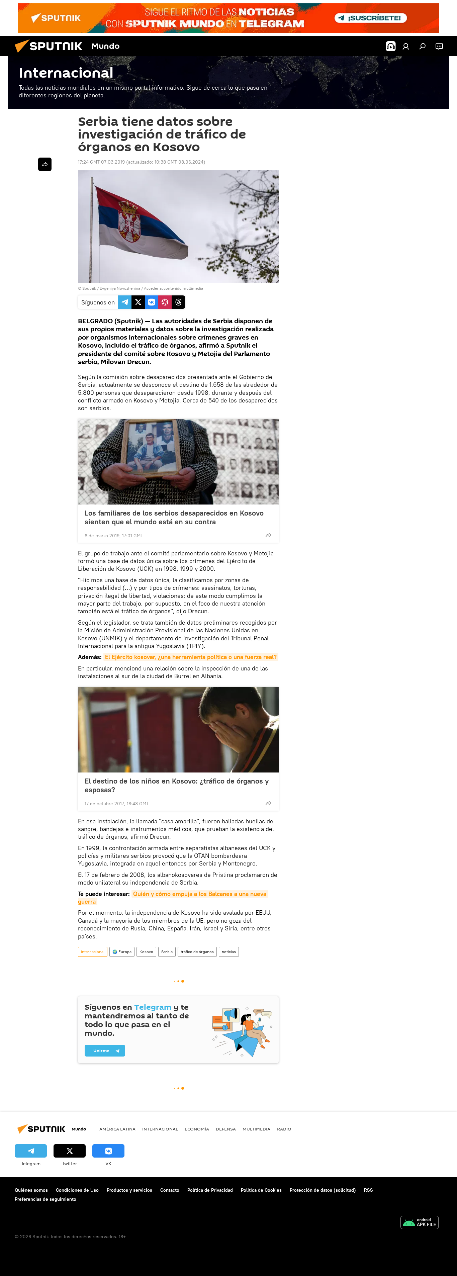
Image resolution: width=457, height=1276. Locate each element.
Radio (284, 1129)
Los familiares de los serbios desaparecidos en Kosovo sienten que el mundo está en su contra (174, 517)
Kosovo (146, 951)
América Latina (117, 1129)
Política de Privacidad (210, 1190)
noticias (229, 951)
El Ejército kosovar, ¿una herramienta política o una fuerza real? (191, 657)
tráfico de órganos (197, 951)
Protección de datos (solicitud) (323, 1190)
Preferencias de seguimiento (45, 1199)
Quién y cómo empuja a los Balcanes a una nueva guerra (173, 897)
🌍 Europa (121, 951)
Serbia (167, 951)
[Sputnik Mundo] (51, 55)
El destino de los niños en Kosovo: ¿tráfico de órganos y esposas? (177, 785)
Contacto (169, 1190)
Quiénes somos (31, 1190)
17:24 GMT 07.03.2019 (101, 162)
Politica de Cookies (261, 1190)
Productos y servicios (129, 1190)
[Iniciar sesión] (406, 46)
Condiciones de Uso (77, 1190)
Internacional (92, 951)
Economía (197, 1129)
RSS (368, 1190)
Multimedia (256, 1129)
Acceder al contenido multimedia (173, 288)
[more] (268, 535)
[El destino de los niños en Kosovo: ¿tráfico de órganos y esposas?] (178, 729)
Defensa (226, 1129)
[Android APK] (419, 1223)
